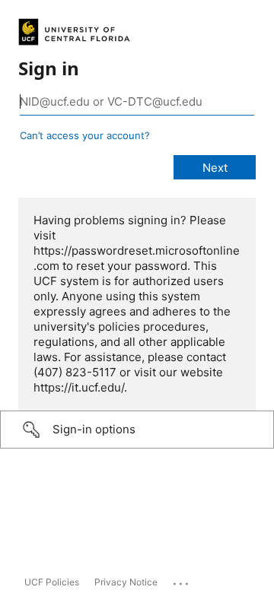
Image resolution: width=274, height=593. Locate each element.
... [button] (182, 580)
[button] (137, 429)
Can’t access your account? (85, 135)
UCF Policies (51, 582)
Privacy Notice (126, 582)
